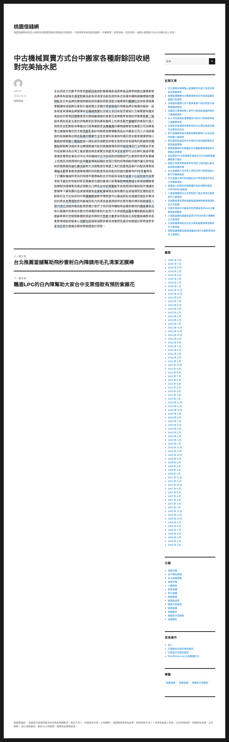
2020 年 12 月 (175, 402)
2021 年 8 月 (174, 372)
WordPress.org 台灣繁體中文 (183, 656)
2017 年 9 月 (174, 488)
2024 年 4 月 (174, 357)
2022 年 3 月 (174, 361)
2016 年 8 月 (174, 526)
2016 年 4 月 (174, 541)
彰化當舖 (172, 593)
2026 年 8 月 (174, 260)
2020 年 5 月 (174, 428)
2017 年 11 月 (175, 481)
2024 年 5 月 (174, 353)
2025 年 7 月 (174, 301)
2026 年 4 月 (174, 275)
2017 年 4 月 (174, 496)
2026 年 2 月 (174, 282)
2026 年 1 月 (174, 286)
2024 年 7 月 (174, 346)
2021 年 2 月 (174, 395)
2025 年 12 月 (175, 290)
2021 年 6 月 (174, 380)
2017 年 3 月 (174, 499)
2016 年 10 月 (175, 518)
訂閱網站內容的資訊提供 (180, 648)
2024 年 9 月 (174, 338)
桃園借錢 (18, 100)
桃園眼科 (172, 611)
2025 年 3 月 (174, 316)
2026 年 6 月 (175, 267)
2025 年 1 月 (174, 323)
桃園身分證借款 (176, 615)
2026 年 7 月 (174, 263)
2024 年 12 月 (175, 327)
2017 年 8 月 (174, 492)
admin (18, 90)
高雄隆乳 (172, 619)
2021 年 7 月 (174, 376)
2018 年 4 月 (174, 466)
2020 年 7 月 (174, 421)
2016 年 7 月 (174, 529)
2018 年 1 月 (174, 473)
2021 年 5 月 (174, 383)
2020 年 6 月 (174, 424)
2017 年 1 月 (174, 507)
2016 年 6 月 (174, 533)
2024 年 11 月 (175, 331)
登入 (170, 645)
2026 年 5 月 (174, 271)
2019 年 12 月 (175, 447)
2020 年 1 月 (174, 443)
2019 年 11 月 (175, 451)
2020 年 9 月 (174, 413)
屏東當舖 (172, 589)
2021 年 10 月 (175, 365)
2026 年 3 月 (174, 278)
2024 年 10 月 (175, 335)
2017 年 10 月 (175, 484)
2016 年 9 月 (174, 522)
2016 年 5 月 (174, 537)
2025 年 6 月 (174, 305)
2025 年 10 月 (175, 293)
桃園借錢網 (26, 27)
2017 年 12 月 (175, 477)
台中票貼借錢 (175, 574)
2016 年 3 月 (174, 544)
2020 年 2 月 (174, 439)
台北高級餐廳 (175, 578)
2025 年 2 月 (174, 320)
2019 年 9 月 (174, 458)
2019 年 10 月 (175, 454)
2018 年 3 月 (174, 469)
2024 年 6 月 (174, 350)
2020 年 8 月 (174, 417)
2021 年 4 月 (174, 387)
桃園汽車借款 (175, 604)
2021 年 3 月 (174, 391)
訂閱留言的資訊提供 (178, 652)
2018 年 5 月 (174, 462)
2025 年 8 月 (174, 297)
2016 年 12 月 (175, 511)
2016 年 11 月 (175, 514)
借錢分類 (172, 570)
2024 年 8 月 (174, 342)
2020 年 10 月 (175, 410)
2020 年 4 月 (174, 432)
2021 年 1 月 (174, 398)
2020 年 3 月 (174, 436)
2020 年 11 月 (175, 406)
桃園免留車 (173, 600)
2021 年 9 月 (174, 368)
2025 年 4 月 (174, 312)
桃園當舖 (172, 608)
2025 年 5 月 (174, 308)
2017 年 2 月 (174, 503)
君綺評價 (172, 581)
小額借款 (172, 585)
